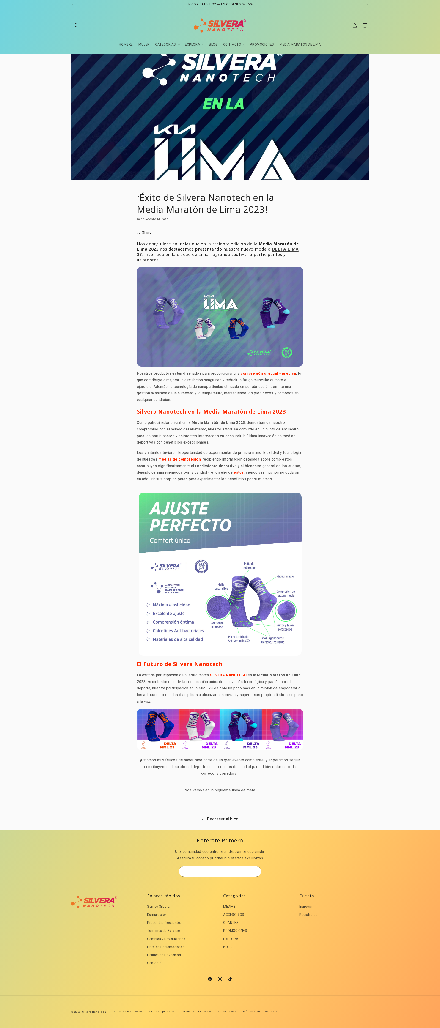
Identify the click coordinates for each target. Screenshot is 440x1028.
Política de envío (227, 1011)
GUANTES (231, 922)
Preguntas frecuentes (164, 922)
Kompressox (157, 914)
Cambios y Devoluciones (166, 939)
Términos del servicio (196, 1011)
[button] (76, 25)
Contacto (154, 963)
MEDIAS (229, 906)
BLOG (227, 947)
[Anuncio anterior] (73, 4)
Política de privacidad (161, 1011)
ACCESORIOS (233, 914)
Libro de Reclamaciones (165, 947)
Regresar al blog (223, 819)
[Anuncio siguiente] (367, 4)
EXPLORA (230, 939)
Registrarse (308, 914)
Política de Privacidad (164, 955)
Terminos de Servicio (163, 930)
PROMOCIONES (235, 930)
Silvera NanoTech (94, 1011)
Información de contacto (260, 1011)
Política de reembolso (126, 1011)
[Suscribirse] (256, 871)
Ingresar (305, 906)
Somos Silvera (158, 906)
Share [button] (146, 232)
